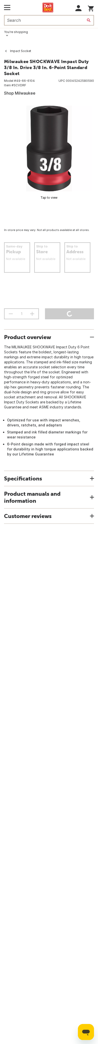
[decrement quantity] (11, 313)
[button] (78, 8)
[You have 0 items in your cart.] (91, 8)
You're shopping (16, 32)
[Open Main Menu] (7, 7)
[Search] (88, 20)
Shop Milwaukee (19, 93)
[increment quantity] (32, 313)
